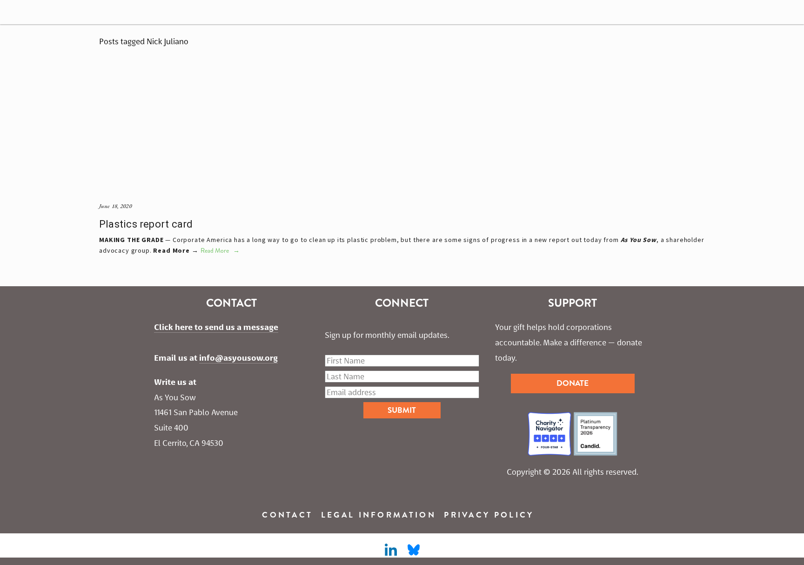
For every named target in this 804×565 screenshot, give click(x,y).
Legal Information (378, 515)
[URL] (414, 550)
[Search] (41, 12)
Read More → (175, 250)
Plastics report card (146, 224)
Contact (287, 515)
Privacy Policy (489, 515)
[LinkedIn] (390, 550)
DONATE (572, 383)
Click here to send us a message (216, 327)
